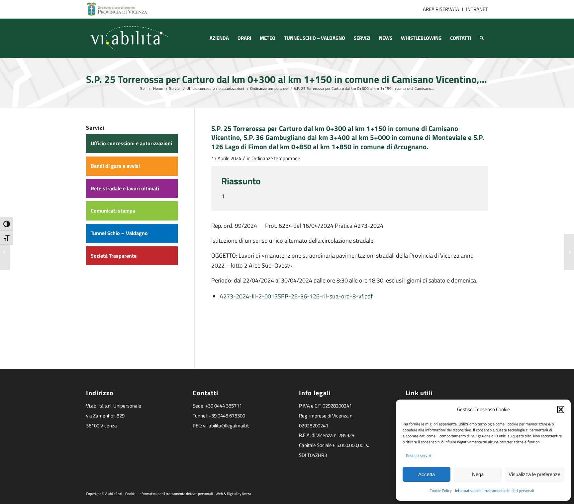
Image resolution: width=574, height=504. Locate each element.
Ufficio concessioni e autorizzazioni (131, 143)
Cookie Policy (441, 490)
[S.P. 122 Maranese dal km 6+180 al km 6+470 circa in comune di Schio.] (569, 252)
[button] (560, 409)
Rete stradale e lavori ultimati (125, 188)
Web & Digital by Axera (233, 493)
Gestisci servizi (418, 455)
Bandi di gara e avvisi (115, 166)
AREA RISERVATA (441, 9)
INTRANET (477, 9)
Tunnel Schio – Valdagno (119, 233)
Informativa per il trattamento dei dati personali (494, 490)
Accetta (426, 474)
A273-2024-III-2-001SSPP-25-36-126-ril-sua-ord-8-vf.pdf (296, 296)
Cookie (130, 493)
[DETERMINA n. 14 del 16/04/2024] (5, 252)
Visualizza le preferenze (534, 474)
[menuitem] (441, 9)
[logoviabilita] (127, 38)
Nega (478, 474)
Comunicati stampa (113, 211)
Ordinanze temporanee (275, 158)
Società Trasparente (114, 256)
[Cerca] (481, 38)
